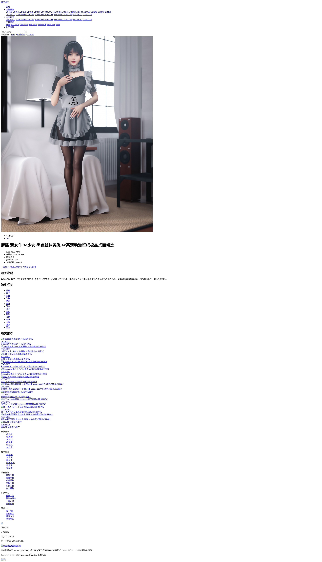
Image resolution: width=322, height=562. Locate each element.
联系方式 (10, 516)
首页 (8, 7)
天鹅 (8, 311)
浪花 (8, 309)
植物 (49, 25)
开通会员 (10, 504)
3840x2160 (58, 15)
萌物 (40, 25)
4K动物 (65, 12)
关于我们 (10, 511)
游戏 (13, 25)
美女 (17, 25)
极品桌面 (5, 2)
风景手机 (10, 475)
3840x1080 (77, 15)
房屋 (8, 314)
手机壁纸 (10, 22)
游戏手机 (10, 483)
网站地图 (10, 519)
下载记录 (10, 501)
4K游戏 (16, 12)
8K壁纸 (9, 455)
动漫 (22, 25)
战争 (8, 306)
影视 (58, 25)
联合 (8, 296)
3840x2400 (48, 15)
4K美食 (87, 12)
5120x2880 (20, 15)
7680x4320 (10, 15)
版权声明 (10, 513)
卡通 (44, 25)
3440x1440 (87, 15)
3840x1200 (67, 15)
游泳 (8, 325)
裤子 (8, 293)
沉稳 (8, 317)
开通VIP (32, 267)
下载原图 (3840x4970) (10, 267)
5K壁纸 (9, 457)
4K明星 (79, 12)
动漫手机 (10, 480)
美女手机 (10, 478)
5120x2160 (29, 15)
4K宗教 (94, 12)
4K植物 (58, 12)
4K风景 (9, 12)
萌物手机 (10, 486)
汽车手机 (10, 488)
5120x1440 (39, 15)
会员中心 (10, 496)
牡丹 (8, 304)
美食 (35, 25)
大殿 (8, 322)
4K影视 (72, 12)
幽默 (8, 319)
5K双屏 (9, 460)
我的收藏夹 (11, 498)
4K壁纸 (9, 465)
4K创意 (37, 12)
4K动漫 (23, 12)
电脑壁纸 (10, 9)
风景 (8, 25)
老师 (8, 301)
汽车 (26, 25)
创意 (31, 25)
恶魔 (8, 327)
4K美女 (30, 12)
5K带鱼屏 (10, 463)
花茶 (8, 290)
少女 (8, 238)
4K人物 (51, 12)
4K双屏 (9, 468)
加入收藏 (24, 267)
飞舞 (8, 298)
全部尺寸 (10, 17)
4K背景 (101, 12)
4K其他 (108, 12)
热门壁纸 (10, 27)
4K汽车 (44, 12)
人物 (53, 25)
